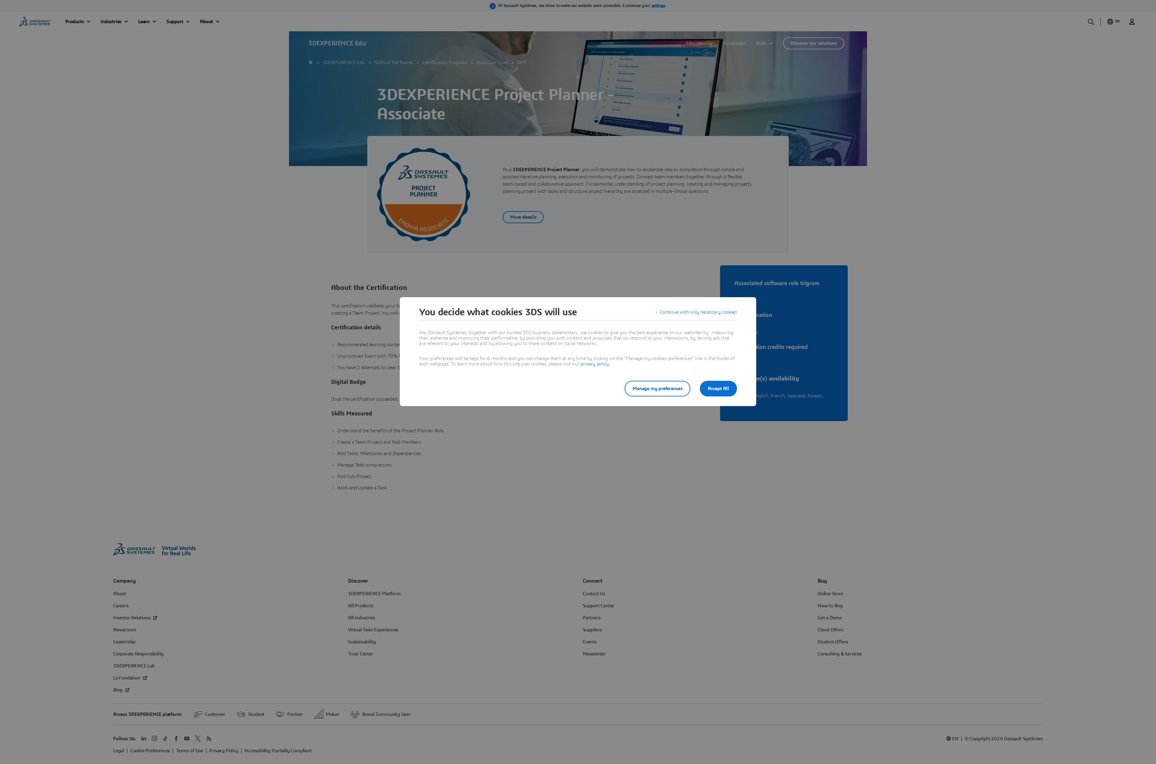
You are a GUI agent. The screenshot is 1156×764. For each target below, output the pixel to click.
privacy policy (594, 364)
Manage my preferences (657, 388)
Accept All (718, 388)
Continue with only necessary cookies (698, 312)
